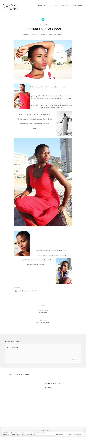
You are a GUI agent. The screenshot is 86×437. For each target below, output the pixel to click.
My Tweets (48, 387)
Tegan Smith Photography (11, 7)
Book (50, 5)
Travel (56, 5)
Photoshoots (66, 5)
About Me (42, 5)
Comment (75, 359)
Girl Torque (78, 5)
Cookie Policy (33, 434)
